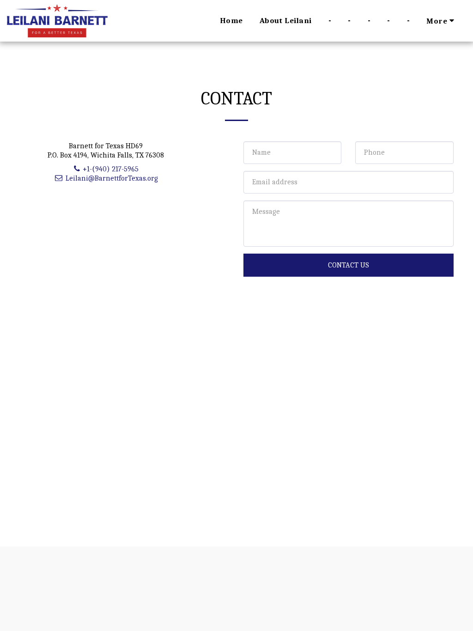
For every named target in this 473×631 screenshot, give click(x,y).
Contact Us (348, 265)
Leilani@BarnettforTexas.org (112, 178)
